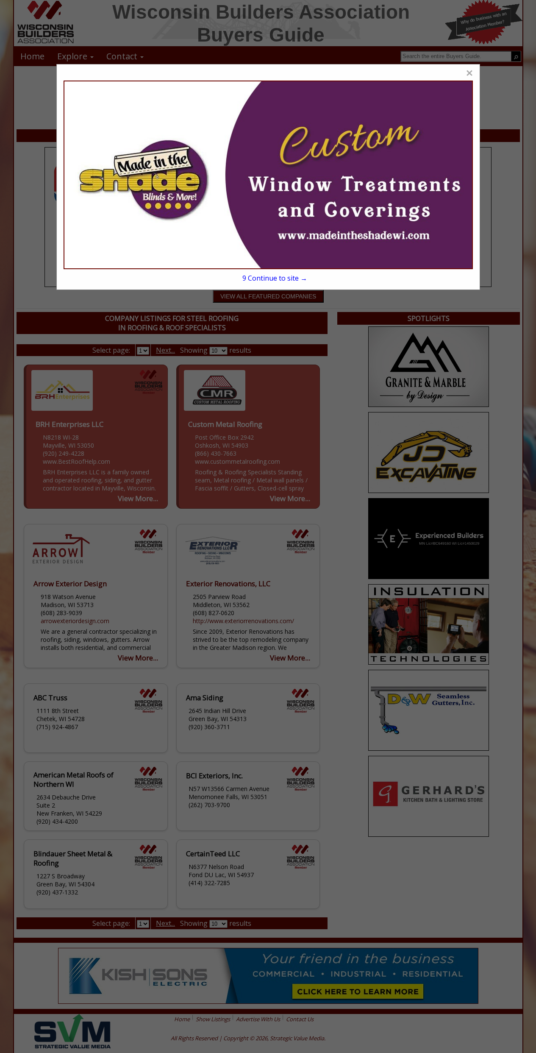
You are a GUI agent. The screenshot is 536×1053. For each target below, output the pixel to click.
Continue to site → (274, 278)
